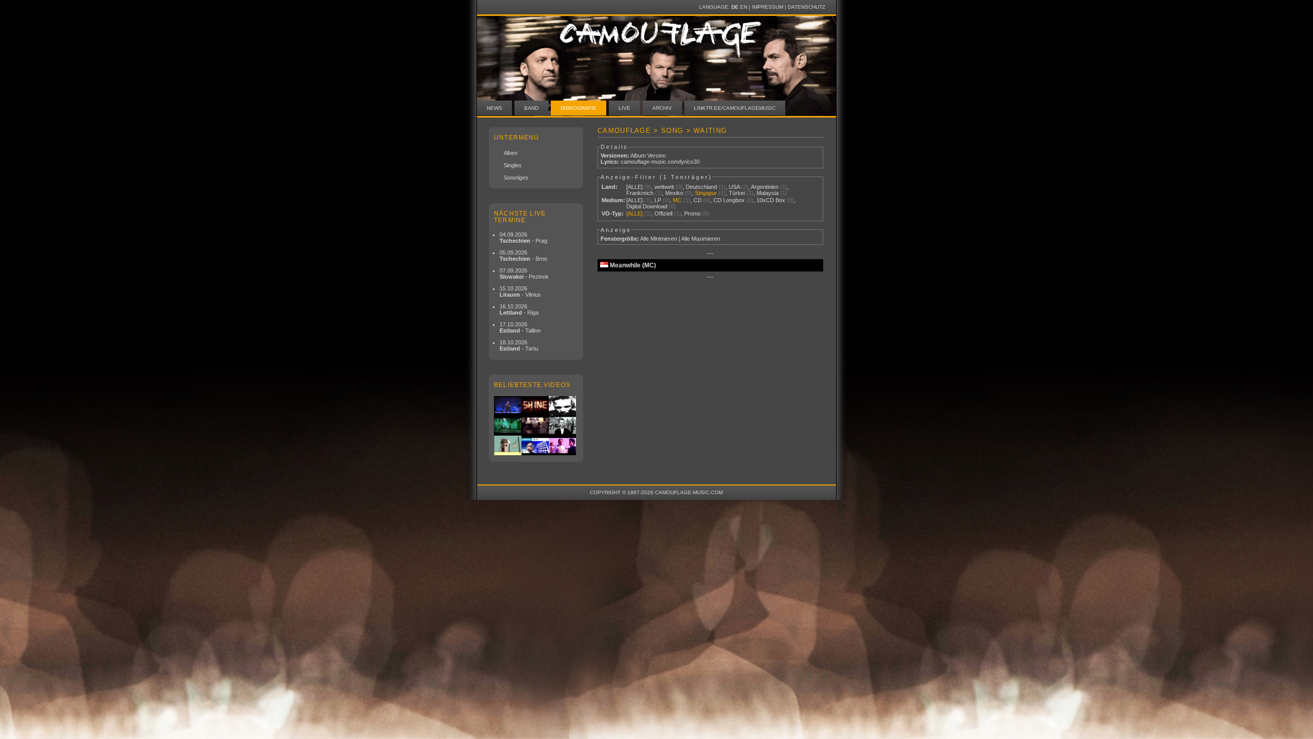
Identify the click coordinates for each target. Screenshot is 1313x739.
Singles (513, 165)
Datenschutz (806, 7)
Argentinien (765, 187)
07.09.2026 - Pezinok (524, 273)
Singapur (706, 193)
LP (657, 200)
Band (531, 108)
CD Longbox (729, 200)
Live (624, 108)
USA (734, 187)
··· (710, 253)
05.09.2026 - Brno (523, 255)
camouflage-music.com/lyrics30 (660, 162)
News (494, 108)
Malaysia (768, 193)
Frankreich (639, 193)
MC (677, 200)
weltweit (664, 187)
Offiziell (663, 213)
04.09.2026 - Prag (523, 237)
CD (697, 200)
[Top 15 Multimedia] (536, 425)
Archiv (662, 108)
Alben (511, 153)
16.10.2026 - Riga (519, 309)
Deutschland (701, 187)
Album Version (648, 155)
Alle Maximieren (700, 239)
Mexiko (674, 193)
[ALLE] (634, 187)
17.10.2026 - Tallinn (520, 327)
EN (743, 7)
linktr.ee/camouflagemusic (734, 108)
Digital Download (646, 206)
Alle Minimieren (658, 239)
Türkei (737, 193)
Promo (692, 213)
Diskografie (578, 108)
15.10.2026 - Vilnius (520, 291)
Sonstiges (516, 177)
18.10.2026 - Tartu (519, 345)
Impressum (767, 7)
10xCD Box (771, 200)
